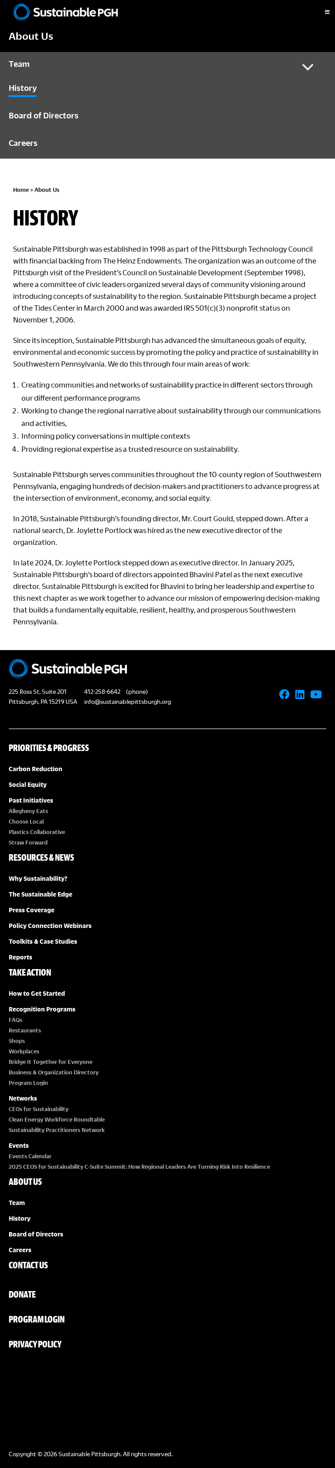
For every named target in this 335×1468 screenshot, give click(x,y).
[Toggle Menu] (320, 12)
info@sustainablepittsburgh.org (127, 701)
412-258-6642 (102, 691)
